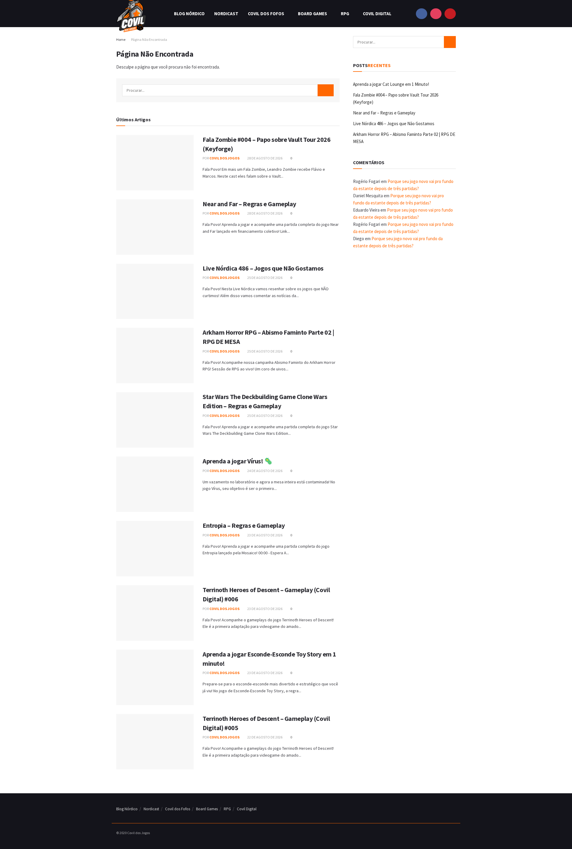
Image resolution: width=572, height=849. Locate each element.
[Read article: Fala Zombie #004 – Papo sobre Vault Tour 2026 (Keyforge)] (155, 162)
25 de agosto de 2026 (264, 277)
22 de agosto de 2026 (264, 737)
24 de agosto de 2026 (264, 470)
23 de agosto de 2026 (264, 535)
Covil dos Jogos (224, 158)
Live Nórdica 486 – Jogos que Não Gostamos (263, 268)
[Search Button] (326, 90)
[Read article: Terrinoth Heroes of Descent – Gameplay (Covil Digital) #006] (155, 613)
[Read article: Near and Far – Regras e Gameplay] (155, 227)
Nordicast (226, 13)
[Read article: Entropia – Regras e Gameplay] (155, 548)
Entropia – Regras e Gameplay (244, 525)
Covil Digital (377, 13)
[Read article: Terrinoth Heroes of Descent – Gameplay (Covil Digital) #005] (155, 741)
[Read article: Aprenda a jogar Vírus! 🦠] (155, 484)
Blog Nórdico (189, 13)
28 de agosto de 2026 (264, 158)
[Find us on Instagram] (436, 13)
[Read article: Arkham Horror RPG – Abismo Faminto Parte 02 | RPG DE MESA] (155, 355)
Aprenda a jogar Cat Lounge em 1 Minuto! (391, 84)
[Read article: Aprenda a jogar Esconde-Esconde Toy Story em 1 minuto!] (155, 677)
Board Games (312, 13)
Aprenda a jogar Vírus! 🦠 (237, 461)
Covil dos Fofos (266, 13)
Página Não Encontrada (149, 39)
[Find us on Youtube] (450, 13)
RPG (345, 13)
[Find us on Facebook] (421, 13)
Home (120, 39)
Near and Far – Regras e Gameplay (249, 204)
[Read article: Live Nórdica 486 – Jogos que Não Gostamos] (155, 291)
